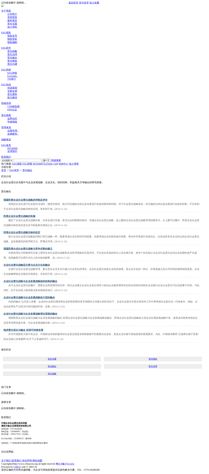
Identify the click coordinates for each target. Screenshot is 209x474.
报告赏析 (12, 39)
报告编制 (12, 42)
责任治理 (12, 54)
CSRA (17, 467)
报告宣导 (12, 36)
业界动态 (12, 118)
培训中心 (63, 164)
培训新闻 (12, 88)
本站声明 (27, 460)
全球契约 (12, 151)
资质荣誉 (12, 17)
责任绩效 (12, 61)
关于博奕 (6, 11)
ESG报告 (6, 32)
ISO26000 (12, 148)
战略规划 (6, 139)
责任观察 (6, 115)
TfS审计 (11, 79)
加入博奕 (12, 27)
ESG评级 (6, 69)
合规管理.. (12, 130)
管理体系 (6, 127)
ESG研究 (6, 48)
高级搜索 (56, 160)
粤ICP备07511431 (65, 463)
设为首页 (84, 2)
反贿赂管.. (12, 134)
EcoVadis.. (12, 76)
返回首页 (73, 2)
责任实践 (12, 23)
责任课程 (12, 94)
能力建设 (12, 97)
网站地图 (37, 460)
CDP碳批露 (13, 106)
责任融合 (12, 57)
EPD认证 (12, 109)
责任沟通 (12, 64)
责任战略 (12, 51)
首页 (3, 170)
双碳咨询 (6, 103)
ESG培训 (6, 84)
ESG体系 (6, 145)
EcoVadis (48, 164)
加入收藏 (94, 2)
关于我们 (6, 460)
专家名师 (12, 91)
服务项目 (12, 20)
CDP (55, 164)
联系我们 (6, 157)
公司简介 (12, 14)
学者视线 (12, 121)
